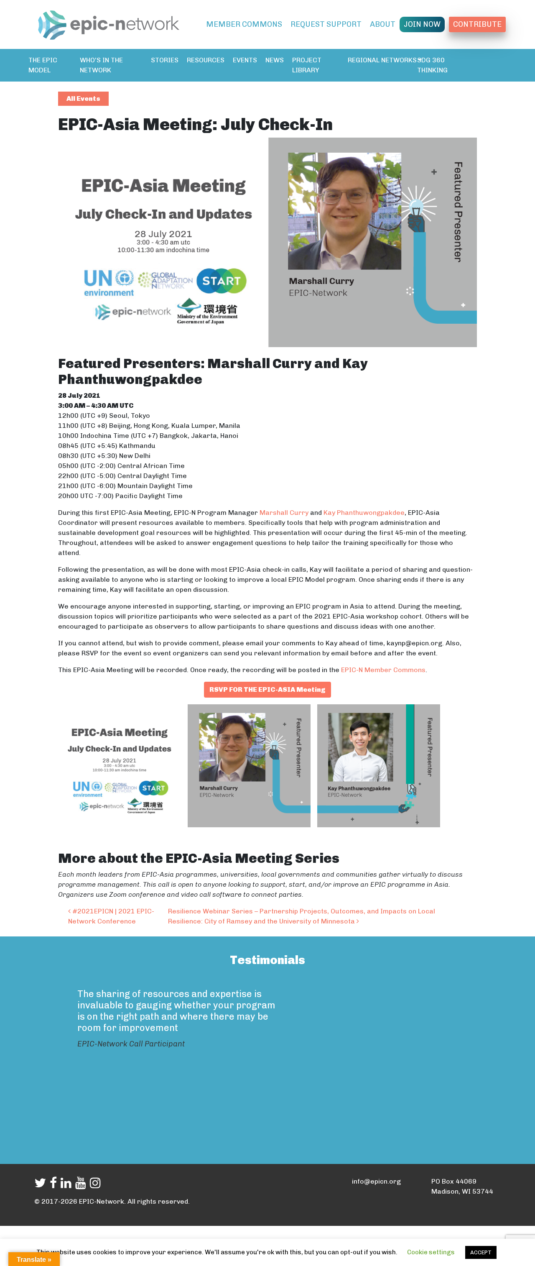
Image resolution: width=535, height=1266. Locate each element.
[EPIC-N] (108, 23)
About (382, 24)
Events (245, 60)
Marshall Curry (284, 513)
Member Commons (244, 24)
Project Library (306, 65)
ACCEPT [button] (481, 1252)
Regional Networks (382, 60)
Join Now (422, 24)
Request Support (326, 24)
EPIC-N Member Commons (383, 670)
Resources (205, 60)
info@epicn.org (376, 1181)
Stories (164, 60)
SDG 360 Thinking (432, 65)
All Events (83, 98)
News (274, 60)
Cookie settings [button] (431, 1252)
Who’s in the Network (101, 65)
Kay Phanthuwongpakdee (364, 513)
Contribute (477, 24)
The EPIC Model (42, 65)
